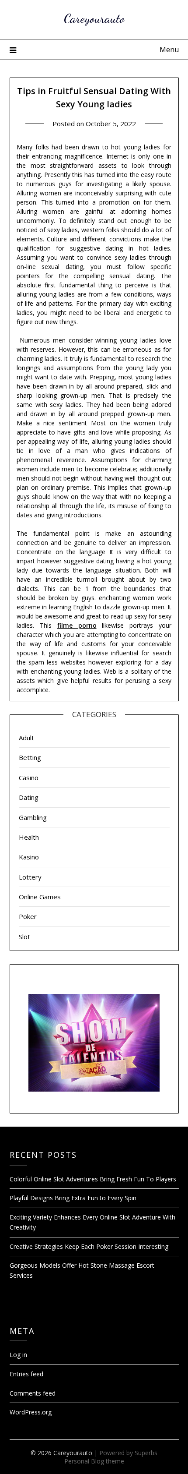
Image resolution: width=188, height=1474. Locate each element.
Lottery (30, 877)
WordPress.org (31, 1412)
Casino (28, 777)
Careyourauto (94, 18)
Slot (24, 936)
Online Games (40, 896)
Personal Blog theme (94, 1461)
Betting (30, 757)
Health (29, 837)
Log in (18, 1354)
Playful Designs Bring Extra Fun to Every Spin (73, 1198)
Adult (26, 737)
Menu (169, 49)
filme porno (77, 625)
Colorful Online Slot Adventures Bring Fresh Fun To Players (93, 1179)
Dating (28, 797)
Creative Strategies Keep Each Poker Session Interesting (89, 1246)
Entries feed (26, 1374)
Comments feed (33, 1393)
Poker (28, 916)
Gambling (33, 817)
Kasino (29, 856)
